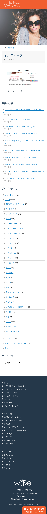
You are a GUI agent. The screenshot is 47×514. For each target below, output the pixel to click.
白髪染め (9, 302)
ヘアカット (10, 238)
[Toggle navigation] (42, 4)
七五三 (8, 268)
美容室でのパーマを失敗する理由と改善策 (21, 164)
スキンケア (10, 209)
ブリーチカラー (12, 224)
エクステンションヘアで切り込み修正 (19, 178)
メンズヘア (10, 263)
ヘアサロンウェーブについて (14, 386)
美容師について (12, 327)
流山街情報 (10, 297)
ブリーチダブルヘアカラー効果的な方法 (20, 127)
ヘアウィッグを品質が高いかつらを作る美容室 (23, 150)
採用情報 (7, 465)
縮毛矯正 (9, 312)
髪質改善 (7, 424)
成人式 (8, 278)
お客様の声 (8, 458)
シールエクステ (9, 434)
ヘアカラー (10, 243)
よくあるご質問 (9, 461)
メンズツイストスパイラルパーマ (18, 119)
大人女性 (9, 273)
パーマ (8, 219)
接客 (7, 287)
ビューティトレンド (11, 406)
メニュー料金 (8, 414)
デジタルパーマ (12, 214)
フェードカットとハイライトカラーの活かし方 (23, 133)
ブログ (7, 200)
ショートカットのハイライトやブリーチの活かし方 (24, 172)
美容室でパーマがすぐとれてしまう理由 (20, 157)
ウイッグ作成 (8, 444)
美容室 (8, 322)
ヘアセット (10, 258)
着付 (6, 348)
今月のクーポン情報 (11, 396)
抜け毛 (8, 282)
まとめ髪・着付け (10, 440)
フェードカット (11, 195)
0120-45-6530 (35, 510)
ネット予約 (8, 451)
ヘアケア (9, 248)
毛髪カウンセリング (13, 292)
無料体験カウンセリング (12, 417)
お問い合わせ (8, 455)
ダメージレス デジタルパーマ (14, 420)
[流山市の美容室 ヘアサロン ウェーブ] (12, 4)
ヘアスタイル (11, 253)
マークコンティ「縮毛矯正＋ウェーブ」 (18, 430)
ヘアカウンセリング (13, 233)
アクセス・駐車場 (10, 393)
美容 (7, 317)
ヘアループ (8, 437)
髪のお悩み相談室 (12, 331)
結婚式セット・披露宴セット (17, 307)
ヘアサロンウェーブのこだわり (15, 389)
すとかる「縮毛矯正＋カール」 (15, 427)
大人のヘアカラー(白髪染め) (15, 343)
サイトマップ (8, 468)
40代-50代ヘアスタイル (15, 204)
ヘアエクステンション (14, 228)
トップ (6, 383)
